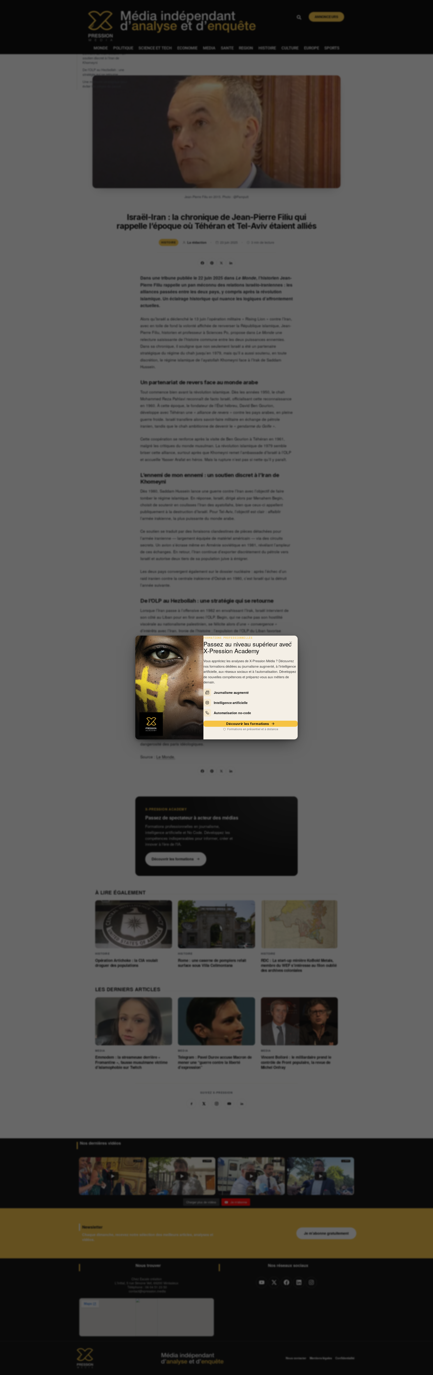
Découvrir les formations (247, 724)
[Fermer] (290, 642)
